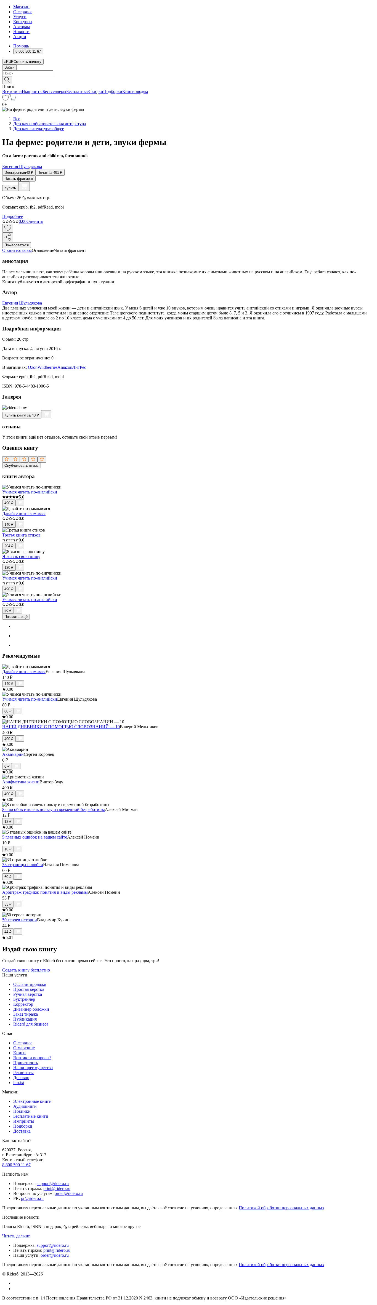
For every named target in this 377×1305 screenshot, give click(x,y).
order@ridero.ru (69, 1193)
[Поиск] (7, 80)
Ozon (33, 367)
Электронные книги (32, 1101)
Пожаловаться (16, 245)
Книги (19, 1052)
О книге (10, 250)
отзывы (25, 250)
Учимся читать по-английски (29, 492)
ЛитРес (79, 367)
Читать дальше (16, 1236)
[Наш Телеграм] (15, 1288)
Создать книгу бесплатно (26, 970)
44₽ (8, 932)
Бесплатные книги (30, 1116)
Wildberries (47, 367)
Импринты (32, 91)
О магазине (24, 1047)
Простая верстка (28, 989)
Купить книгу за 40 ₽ (21, 415)
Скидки (96, 91)
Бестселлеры (54, 91)
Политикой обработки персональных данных (281, 1207)
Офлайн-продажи (29, 984)
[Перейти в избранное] (5, 99)
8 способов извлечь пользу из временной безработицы (53, 809)
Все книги (12, 91)
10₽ (8, 849)
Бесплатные (77, 91)
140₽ (9, 524)
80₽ (8, 611)
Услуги (19, 16)
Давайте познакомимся (24, 513)
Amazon (64, 367)
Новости (21, 31)
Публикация (25, 1019)
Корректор (23, 1004)
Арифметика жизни (20, 782)
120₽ (9, 567)
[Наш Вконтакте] (16, 1283)
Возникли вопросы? (32, 1057)
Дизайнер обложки (31, 1009)
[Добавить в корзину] (24, 186)
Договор (21, 1077)
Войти (9, 67)
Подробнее (12, 216)
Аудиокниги (25, 1106)
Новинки (22, 1111)
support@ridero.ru (53, 1183)
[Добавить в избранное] (7, 228)
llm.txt (18, 1082)
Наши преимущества (33, 1067)
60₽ (8, 877)
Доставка (22, 1131)
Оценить (34, 221)
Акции (19, 36)
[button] (188, 79)
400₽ (9, 739)
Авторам (21, 26)
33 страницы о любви (22, 864)
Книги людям (135, 91)
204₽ (9, 546)
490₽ (9, 503)
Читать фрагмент (18, 179)
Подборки (112, 91)
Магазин (21, 6)
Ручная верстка (27, 994)
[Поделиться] (7, 237)
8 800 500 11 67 (16, 1164)
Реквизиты (23, 1072)
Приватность (25, 1062)
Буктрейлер (24, 999)
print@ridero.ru (56, 1188)
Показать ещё (16, 617)
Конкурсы (22, 21)
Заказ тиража (25, 1014)
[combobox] (188, 73)
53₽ (8, 904)
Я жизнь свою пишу (21, 556)
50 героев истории (19, 919)
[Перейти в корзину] (12, 99)
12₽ (8, 822)
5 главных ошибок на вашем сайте (34, 837)
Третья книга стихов (21, 535)
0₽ (7, 766)
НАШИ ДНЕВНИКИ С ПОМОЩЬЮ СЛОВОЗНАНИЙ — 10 (61, 726)
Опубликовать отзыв (21, 465)
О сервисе (22, 11)
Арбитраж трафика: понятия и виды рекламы (45, 892)
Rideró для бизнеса (30, 1024)
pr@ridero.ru (32, 1198)
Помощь (21, 46)
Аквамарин (13, 754)
